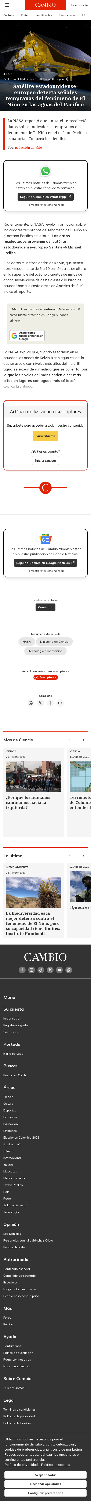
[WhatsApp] (68, 970)
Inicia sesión (45, 460)
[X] (50, 970)
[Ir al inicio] (45, 5)
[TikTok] (40, 970)
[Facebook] (22, 970)
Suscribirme (45, 436)
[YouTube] (59, 970)
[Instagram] (31, 970)
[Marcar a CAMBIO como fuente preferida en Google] (45, 335)
